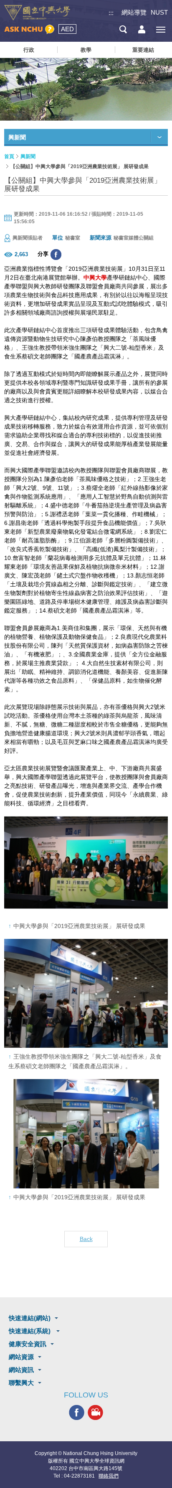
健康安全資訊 (27, 1343)
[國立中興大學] (37, 12)
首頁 (9, 156)
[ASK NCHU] (29, 29)
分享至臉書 (56, 254)
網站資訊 (21, 1369)
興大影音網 (95, 1412)
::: (111, 12)
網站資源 (21, 1356)
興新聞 (27, 156)
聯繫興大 (21, 1382)
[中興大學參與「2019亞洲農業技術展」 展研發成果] (86, 862)
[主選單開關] (160, 29)
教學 (86, 50)
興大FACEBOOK (76, 1412)
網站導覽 (134, 12)
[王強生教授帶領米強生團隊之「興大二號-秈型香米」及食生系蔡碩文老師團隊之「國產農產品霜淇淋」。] (86, 993)
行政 (28, 50)
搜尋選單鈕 (123, 29)
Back (86, 1239)
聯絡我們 (109, 1476)
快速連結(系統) (30, 1330)
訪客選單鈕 (141, 29)
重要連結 (143, 50)
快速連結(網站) (30, 1318)
